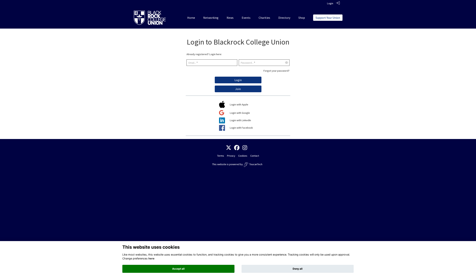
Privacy (231, 155)
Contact (254, 155)
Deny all (298, 268)
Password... (247, 62)
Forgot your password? (276, 70)
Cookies (242, 155)
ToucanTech (255, 164)
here (151, 258)
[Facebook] (236, 148)
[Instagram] (244, 148)
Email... (192, 62)
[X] (228, 148)
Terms (220, 155)
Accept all (178, 268)
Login (330, 3)
